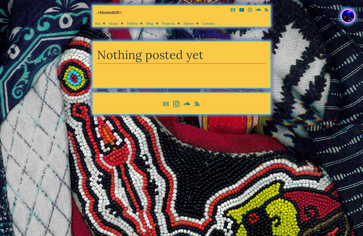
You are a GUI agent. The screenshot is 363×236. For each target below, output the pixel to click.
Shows (188, 23)
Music (113, 23)
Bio (97, 23)
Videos (132, 23)
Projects (168, 23)
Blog (149, 23)
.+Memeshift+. (109, 12)
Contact (208, 23)
